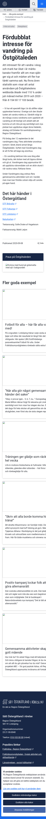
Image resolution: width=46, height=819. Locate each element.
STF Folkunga (10, 209)
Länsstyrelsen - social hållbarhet (18, 762)
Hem (4, 14)
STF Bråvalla (9, 203)
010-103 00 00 (16, 737)
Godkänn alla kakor (24, 802)
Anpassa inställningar (24, 810)
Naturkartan (9, 219)
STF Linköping (10, 214)
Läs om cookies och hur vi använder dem (22, 788)
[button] (34, 4)
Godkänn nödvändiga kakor (24, 795)
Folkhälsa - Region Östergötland (18, 749)
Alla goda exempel (16, 14)
